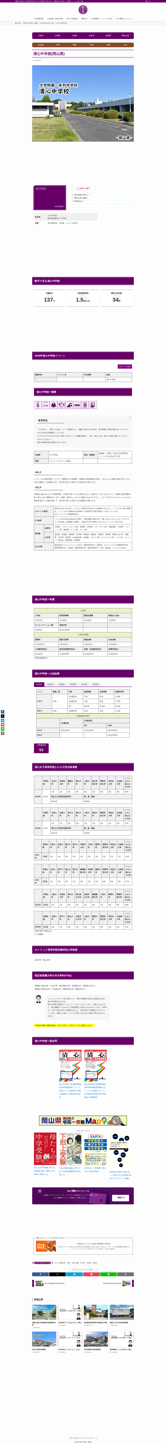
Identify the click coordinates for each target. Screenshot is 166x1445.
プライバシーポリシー (88, 1438)
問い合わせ (74, 1438)
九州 (125, 45)
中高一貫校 (75, 1263)
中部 (57, 45)
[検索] (149, 1)
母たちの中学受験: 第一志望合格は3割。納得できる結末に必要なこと (44, 1171)
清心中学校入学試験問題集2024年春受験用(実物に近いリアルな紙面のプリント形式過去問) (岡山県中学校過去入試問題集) (95, 1090)
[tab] (39, 684)
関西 (74, 45)
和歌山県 (125, 36)
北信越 (40, 45)
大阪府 (40, 36)
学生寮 (89, 1263)
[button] (40, 1274)
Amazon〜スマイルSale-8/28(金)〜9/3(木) (94, 1244)
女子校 (83, 1263)
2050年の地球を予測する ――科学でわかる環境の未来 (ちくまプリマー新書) (120, 1175)
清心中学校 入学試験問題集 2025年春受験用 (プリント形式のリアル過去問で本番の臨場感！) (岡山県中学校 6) (70, 1090)
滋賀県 (108, 36)
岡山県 (95, 1263)
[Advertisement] (83, 161)
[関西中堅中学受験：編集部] (83, 9)
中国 (91, 45)
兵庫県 (57, 36)
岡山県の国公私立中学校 (42, 1263)
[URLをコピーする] (125, 1274)
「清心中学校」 (62, 1025)
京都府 (74, 36)
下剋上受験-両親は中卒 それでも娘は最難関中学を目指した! (70, 1171)
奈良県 (91, 36)
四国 (108, 45)
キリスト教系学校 (59, 1263)
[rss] (146, 1)
